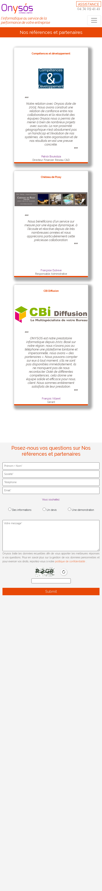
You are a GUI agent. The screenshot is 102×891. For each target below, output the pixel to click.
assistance (88, 4)
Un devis (51, 510)
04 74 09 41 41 (88, 9)
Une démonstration (82, 510)
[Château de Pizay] (51, 199)
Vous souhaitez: (51, 499)
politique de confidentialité (70, 561)
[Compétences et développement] (51, 78)
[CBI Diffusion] (51, 314)
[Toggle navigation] (94, 20)
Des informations (21, 510)
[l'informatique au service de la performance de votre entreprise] (18, 8)
